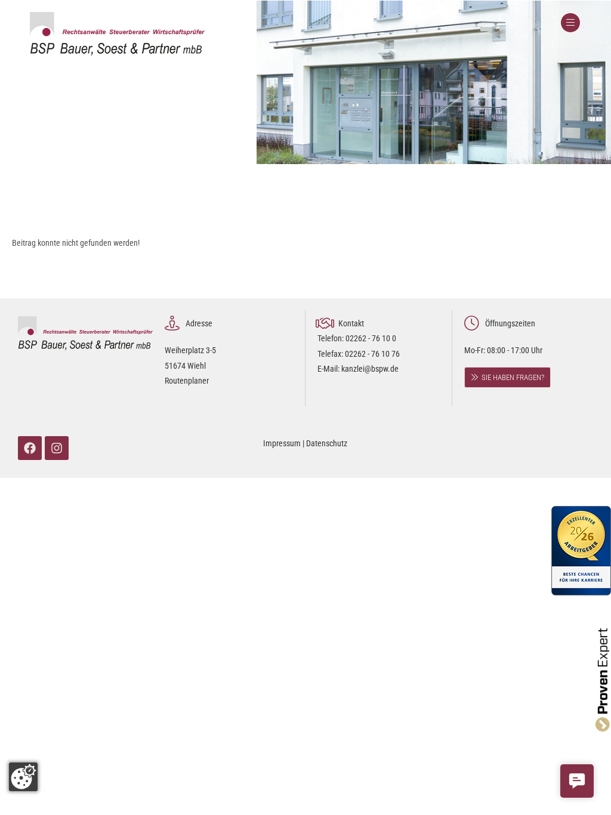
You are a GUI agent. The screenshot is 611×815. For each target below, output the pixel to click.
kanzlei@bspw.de (370, 368)
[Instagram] (57, 448)
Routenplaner (187, 380)
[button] (577, 781)
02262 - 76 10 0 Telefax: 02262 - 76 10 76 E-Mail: (358, 353)
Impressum (282, 443)
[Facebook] (30, 448)
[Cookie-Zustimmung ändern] (23, 776)
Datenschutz (326, 443)
